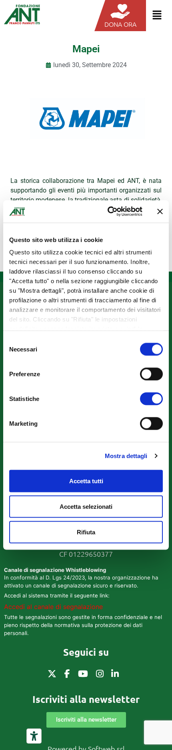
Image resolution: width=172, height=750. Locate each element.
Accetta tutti (86, 480)
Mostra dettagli (126, 455)
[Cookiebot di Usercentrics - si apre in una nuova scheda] (108, 211)
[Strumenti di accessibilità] (34, 736)
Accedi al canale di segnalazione (53, 607)
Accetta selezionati (86, 506)
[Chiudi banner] (160, 211)
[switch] (151, 373)
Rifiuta (86, 531)
